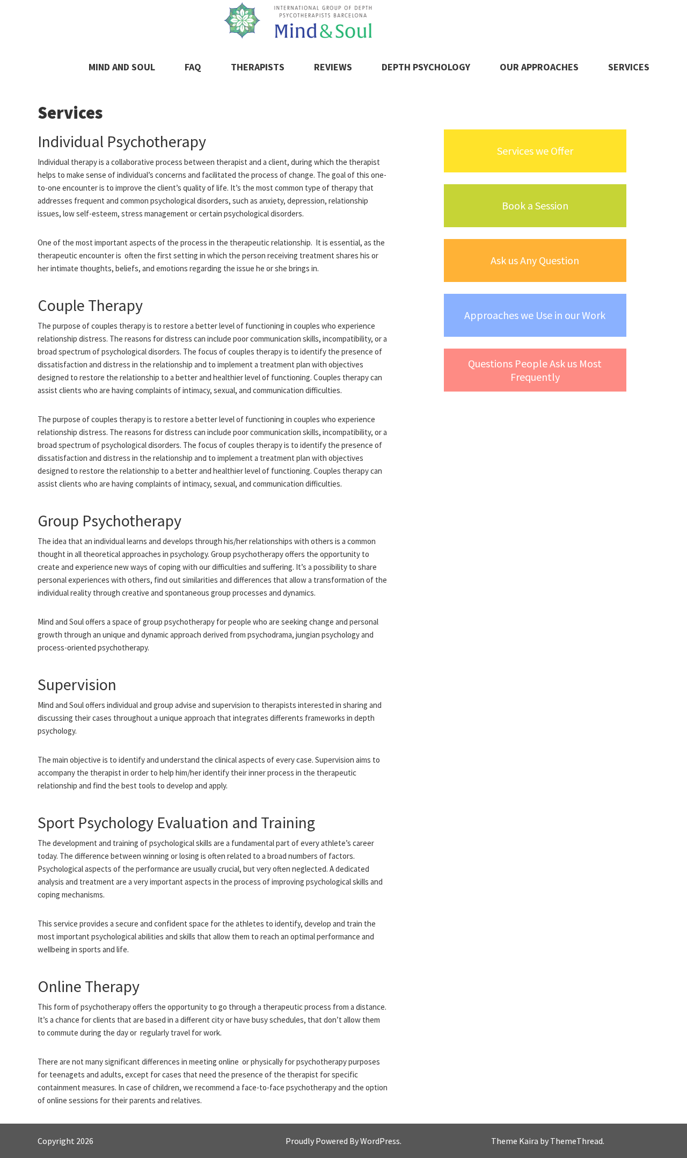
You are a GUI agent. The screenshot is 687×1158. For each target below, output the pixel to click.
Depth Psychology (426, 67)
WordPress (380, 1140)
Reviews (333, 67)
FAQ (193, 67)
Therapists (257, 67)
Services (628, 67)
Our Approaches (539, 67)
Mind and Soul (122, 67)
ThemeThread (576, 1140)
